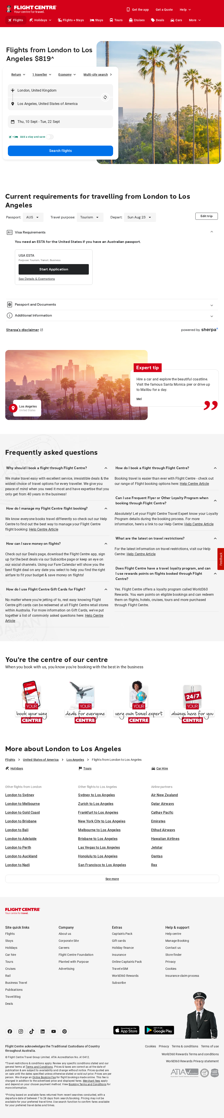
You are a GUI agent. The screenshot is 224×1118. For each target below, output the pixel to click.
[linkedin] (42, 1031)
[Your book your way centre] (31, 702)
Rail (7, 975)
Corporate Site (69, 940)
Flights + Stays (73, 20)
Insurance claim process (182, 975)
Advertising (66, 968)
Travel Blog (13, 996)
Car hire (10, 954)
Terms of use (210, 1046)
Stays (99, 20)
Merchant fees (91, 1080)
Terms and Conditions (39, 1066)
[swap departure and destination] (105, 97)
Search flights (60, 151)
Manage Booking (177, 940)
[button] (112, 879)
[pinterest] (64, 1031)
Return (16, 74)
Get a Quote (164, 9)
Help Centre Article (43, 529)
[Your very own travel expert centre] (138, 702)
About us (65, 933)
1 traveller (39, 74)
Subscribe (119, 982)
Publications (14, 989)
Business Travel (16, 982)
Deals (160, 20)
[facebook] (9, 1031)
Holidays (40, 20)
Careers (64, 947)
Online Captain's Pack (127, 961)
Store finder (173, 954)
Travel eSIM (120, 968)
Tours (118, 20)
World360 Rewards (125, 975)
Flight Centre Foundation (76, 954)
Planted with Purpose (74, 961)
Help (183, 9)
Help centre (173, 933)
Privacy (170, 961)
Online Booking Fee (44, 1077)
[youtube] (53, 1031)
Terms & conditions (185, 1046)
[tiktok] (31, 1031)
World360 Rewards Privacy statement (192, 1061)
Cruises (139, 20)
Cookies (170, 968)
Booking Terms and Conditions (87, 1084)
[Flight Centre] (22, 911)
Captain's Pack (122, 933)
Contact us (173, 947)
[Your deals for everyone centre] (85, 702)
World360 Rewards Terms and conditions (190, 1054)
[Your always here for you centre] (192, 702)
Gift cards (119, 940)
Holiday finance (123, 947)
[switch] (49, 138)
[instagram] (20, 1031)
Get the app (140, 9)
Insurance (119, 954)
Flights (18, 20)
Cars (178, 20)
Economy (64, 74)
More (192, 20)
